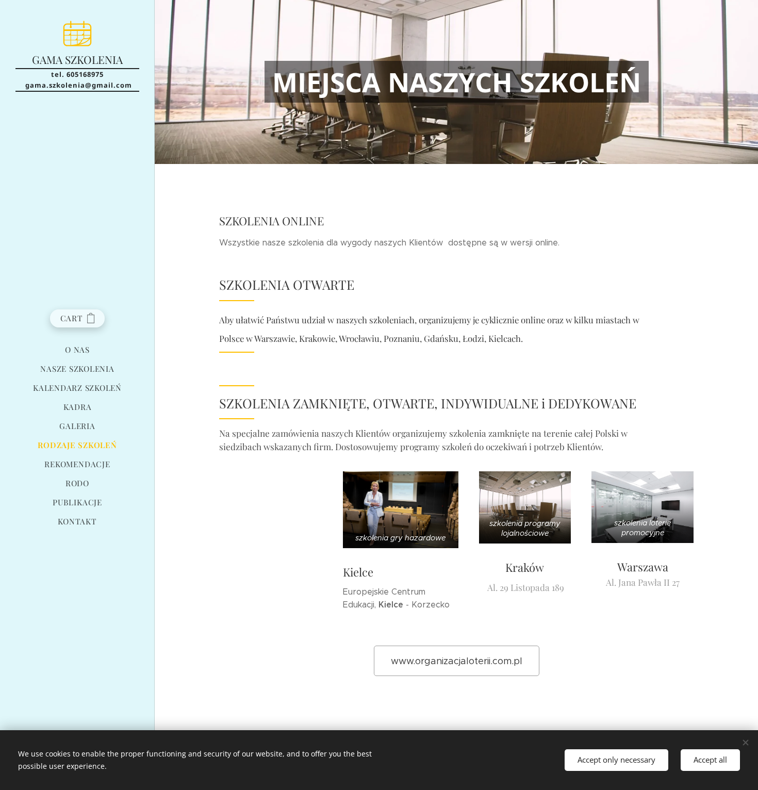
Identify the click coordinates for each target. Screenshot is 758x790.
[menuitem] (77, 350)
